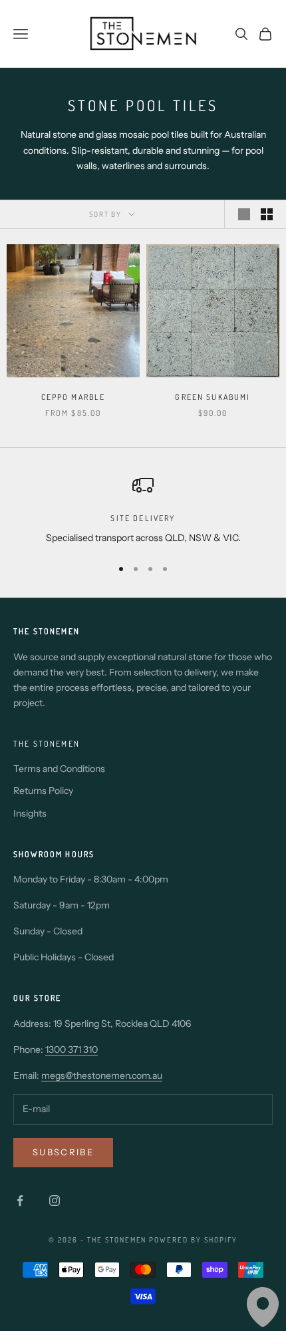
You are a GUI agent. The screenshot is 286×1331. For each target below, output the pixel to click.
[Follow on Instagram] (54, 1200)
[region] (143, 510)
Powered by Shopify (193, 1239)
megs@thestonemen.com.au (101, 1075)
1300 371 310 (71, 1049)
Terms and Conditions (59, 769)
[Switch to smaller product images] (267, 214)
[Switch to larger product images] (244, 214)
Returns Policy (43, 791)
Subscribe (63, 1152)
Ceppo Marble (73, 397)
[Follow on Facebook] (20, 1200)
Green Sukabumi (212, 397)
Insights (30, 813)
